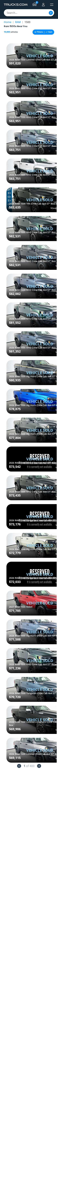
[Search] (51, 13)
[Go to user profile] (43, 4)
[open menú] (52, 4)
